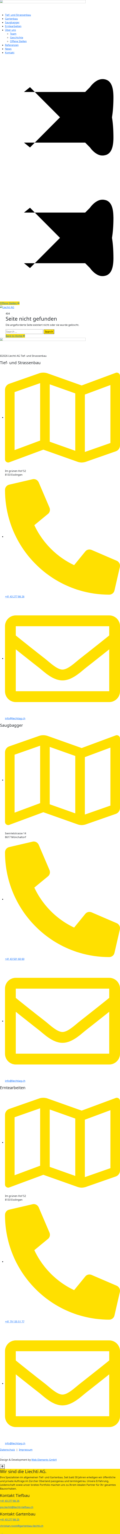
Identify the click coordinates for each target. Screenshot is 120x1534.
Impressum (25, 1449)
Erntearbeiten (13, 26)
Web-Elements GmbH (44, 1459)
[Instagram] (3, 1456)
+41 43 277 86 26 (14, 596)
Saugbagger (12, 22)
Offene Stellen (18, 41)
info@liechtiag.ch (15, 718)
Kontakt (9, 52)
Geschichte (16, 37)
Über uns (10, 30)
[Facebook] (1, 1456)
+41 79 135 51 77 (14, 1321)
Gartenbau (11, 18)
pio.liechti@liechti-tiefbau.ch (16, 1507)
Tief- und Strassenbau (18, 15)
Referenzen (12, 45)
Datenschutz (7, 1449)
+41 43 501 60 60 (14, 959)
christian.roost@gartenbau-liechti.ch (21, 1526)
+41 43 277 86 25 (9, 1519)
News (8, 49)
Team (13, 33)
